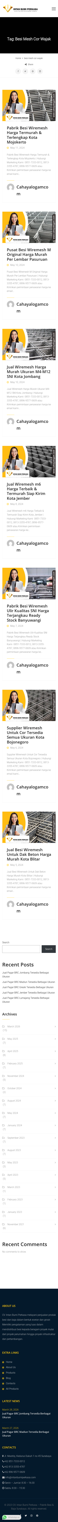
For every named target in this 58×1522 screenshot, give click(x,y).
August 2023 (14, 1150)
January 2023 (14, 1212)
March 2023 (13, 1187)
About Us (11, 1367)
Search (5, 942)
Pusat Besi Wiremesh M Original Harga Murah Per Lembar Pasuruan (29, 254)
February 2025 (15, 1063)
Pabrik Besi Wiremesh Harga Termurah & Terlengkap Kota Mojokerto (27, 135)
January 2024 (14, 1125)
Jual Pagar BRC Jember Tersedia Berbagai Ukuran (28, 992)
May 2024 (12, 1113)
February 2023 (15, 1199)
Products (10, 1372)
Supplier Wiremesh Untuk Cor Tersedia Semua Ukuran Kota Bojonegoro (25, 735)
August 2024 (14, 1100)
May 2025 (12, 1038)
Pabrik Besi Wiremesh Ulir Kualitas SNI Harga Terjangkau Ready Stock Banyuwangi (28, 613)
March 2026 (13, 1026)
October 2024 (14, 1088)
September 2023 (16, 1137)
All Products (12, 1388)
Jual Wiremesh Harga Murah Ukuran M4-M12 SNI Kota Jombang (28, 371)
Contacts (10, 1383)
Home (9, 1362)
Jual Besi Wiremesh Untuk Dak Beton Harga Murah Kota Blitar (29, 854)
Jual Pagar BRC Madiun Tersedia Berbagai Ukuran (28, 982)
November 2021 (15, 1224)
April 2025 (12, 1051)
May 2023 (12, 1162)
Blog (8, 1378)
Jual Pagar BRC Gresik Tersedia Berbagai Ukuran (28, 987)
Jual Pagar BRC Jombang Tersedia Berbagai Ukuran (26, 1415)
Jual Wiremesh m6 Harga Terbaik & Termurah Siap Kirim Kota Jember (26, 491)
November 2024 (15, 1076)
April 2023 (12, 1174)
